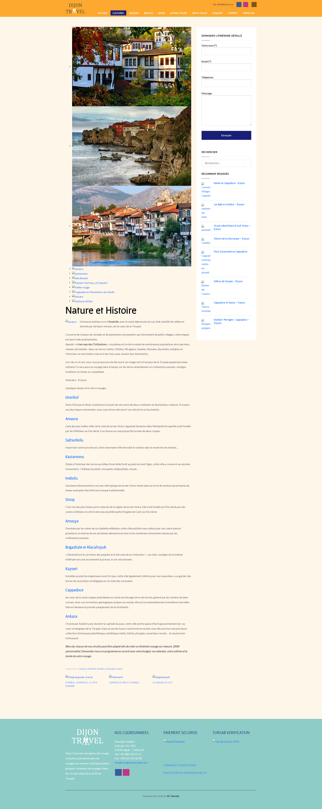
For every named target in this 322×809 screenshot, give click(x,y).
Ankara (82, 669)
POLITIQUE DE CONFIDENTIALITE (185, 772)
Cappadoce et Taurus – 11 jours (229, 302)
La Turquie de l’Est (163, 682)
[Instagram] (245, 4)
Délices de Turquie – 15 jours (228, 281)
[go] (247, 163)
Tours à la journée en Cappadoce (230, 251)
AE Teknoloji (172, 796)
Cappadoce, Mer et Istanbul (124, 682)
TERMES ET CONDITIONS (180, 765)
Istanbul (101, 669)
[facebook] (238, 4)
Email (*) (206, 61)
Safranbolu (111, 669)
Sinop (119, 669)
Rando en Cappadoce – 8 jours (229, 183)
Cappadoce (91, 669)
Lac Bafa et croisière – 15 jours (229, 204)
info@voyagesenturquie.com (131, 762)
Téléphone (207, 77)
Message (206, 93)
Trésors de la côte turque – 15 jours (231, 238)
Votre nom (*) (209, 45)
